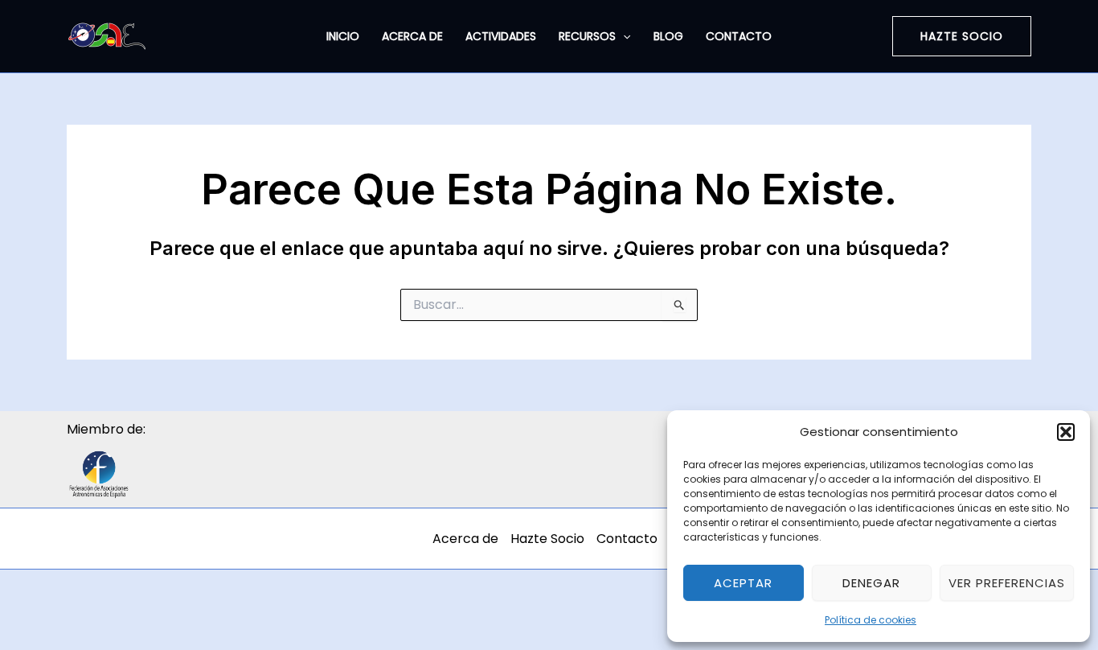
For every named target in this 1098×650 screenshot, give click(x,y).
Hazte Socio (547, 538)
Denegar (871, 582)
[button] (1066, 432)
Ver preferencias (1006, 582)
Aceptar (743, 582)
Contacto (739, 36)
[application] (623, 36)
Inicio (342, 36)
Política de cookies (870, 620)
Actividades (500, 36)
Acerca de (412, 36)
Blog (668, 36)
